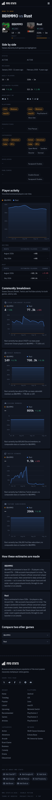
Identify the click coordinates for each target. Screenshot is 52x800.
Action (5, 140)
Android (30, 694)
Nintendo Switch (33, 709)
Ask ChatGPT (11, 774)
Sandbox (44, 148)
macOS (6, 113)
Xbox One (32, 118)
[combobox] (26, 635)
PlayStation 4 (42, 113)
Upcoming (5, 709)
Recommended (7, 713)
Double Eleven (33, 175)
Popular (5, 701)
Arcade (4, 739)
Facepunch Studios (35, 164)
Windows (13, 109)
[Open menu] (48, 3)
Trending (5, 698)
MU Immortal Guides (35, 739)
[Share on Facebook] (15, 682)
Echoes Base (32, 735)
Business (5, 746)
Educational (6, 758)
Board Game (6, 742)
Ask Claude (10, 779)
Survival (41, 153)
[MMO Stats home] (8, 3)
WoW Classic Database (36, 731)
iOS (28, 698)
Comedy (5, 750)
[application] (26, 222)
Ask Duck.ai (24, 783)
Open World (32, 148)
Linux (5, 109)
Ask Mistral (24, 779)
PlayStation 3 (32, 717)
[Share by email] (31, 682)
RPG (12, 144)
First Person (32, 129)
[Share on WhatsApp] (20, 682)
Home (4, 694)
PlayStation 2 (32, 713)
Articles (5, 721)
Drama (4, 754)
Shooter (31, 153)
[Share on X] (4, 682)
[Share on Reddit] (9, 682)
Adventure (15, 140)
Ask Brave (9, 783)
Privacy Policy (26, 796)
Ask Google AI (27, 774)
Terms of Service (9, 796)
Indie (5, 144)
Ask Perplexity (40, 779)
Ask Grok (42, 774)
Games (4, 717)
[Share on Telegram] (25, 682)
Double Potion (26, 793)
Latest (4, 705)
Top (39, 796)
